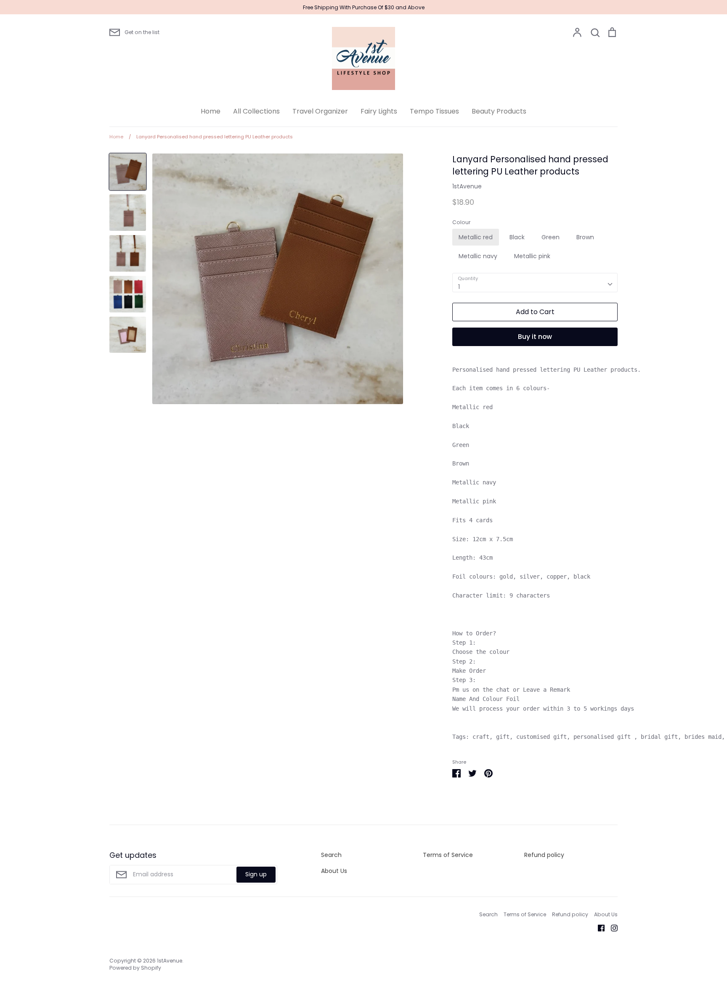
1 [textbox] (459, 287)
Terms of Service (448, 855)
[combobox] (535, 282)
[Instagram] (611, 927)
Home (210, 111)
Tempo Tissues (434, 111)
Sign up (256, 874)
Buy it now (535, 336)
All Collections (256, 111)
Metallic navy (478, 256)
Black (517, 237)
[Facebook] (598, 927)
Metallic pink (532, 256)
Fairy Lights (379, 111)
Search (331, 855)
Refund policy (544, 855)
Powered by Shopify (135, 967)
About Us (334, 871)
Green (550, 237)
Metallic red (476, 237)
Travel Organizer (320, 111)
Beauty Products (499, 111)
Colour (461, 222)
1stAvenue (467, 186)
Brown (585, 237)
